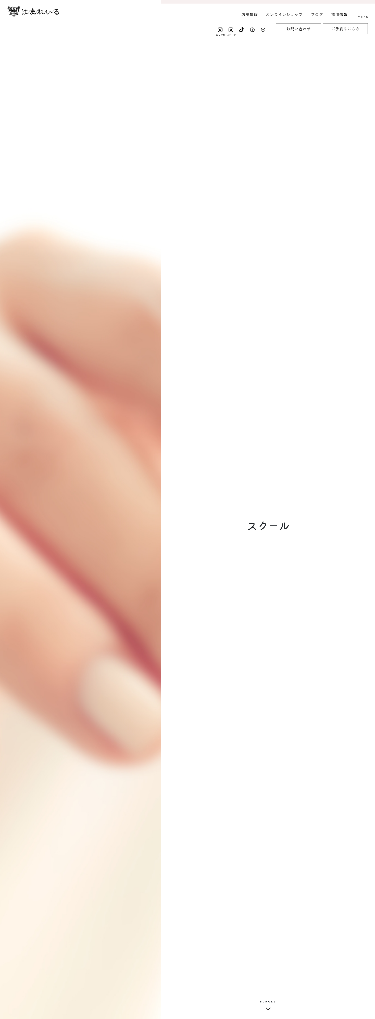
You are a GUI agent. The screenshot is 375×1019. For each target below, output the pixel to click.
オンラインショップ (284, 14)
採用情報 (339, 14)
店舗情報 (249, 14)
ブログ (317, 14)
